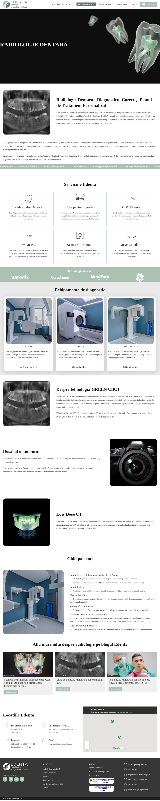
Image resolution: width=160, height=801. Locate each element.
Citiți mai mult (11, 692)
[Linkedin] (16, 779)
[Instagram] (11, 779)
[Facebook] (5, 779)
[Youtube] (22, 779)
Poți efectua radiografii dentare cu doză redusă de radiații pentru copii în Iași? (129, 681)
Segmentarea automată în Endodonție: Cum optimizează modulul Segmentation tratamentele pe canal (27, 682)
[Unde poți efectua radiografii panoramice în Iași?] (80, 664)
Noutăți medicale (9, 676)
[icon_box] (28, 209)
